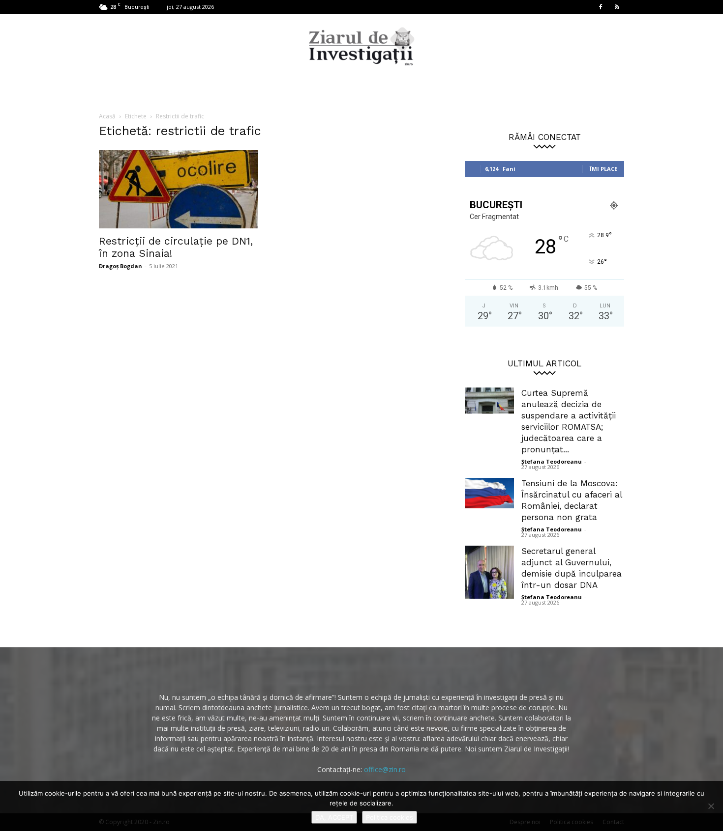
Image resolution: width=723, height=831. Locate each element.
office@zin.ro (385, 769)
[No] (711, 806)
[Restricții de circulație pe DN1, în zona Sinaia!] (178, 189)
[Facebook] (600, 7)
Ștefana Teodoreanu (551, 461)
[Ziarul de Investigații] (361, 46)
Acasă (107, 116)
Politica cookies (389, 817)
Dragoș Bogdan (120, 266)
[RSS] (616, 7)
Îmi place (603, 168)
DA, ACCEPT (334, 817)
